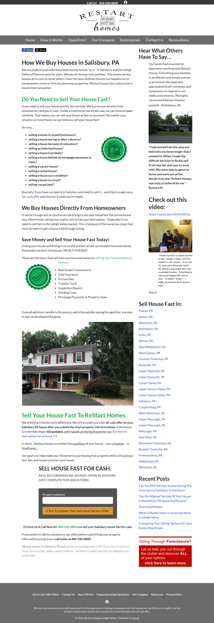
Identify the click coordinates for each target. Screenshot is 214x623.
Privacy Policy (174, 594)
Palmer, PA (146, 311)
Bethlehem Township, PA (155, 443)
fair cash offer (30, 196)
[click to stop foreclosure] (165, 551)
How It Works (51, 40)
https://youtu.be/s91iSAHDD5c (169, 214)
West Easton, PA (149, 353)
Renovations (179, 40)
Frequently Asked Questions (113, 594)
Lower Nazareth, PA (152, 377)
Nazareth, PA (147, 365)
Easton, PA (146, 317)
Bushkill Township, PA (153, 449)
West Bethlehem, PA (152, 347)
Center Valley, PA (150, 383)
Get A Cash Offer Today (45, 594)
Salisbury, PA (147, 401)
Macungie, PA (147, 431)
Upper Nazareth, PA (152, 371)
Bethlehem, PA (148, 329)
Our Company (103, 40)
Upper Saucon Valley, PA (154, 389)
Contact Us (154, 40)
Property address (54, 494)
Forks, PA (145, 335)
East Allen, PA (148, 437)
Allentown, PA (148, 323)
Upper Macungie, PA (152, 419)
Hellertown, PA (149, 461)
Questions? (77, 40)
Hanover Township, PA (153, 359)
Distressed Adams (151, 507)
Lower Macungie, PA (152, 425)
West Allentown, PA (152, 413)
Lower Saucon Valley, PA (154, 395)
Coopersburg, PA (150, 407)
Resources (157, 594)
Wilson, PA (146, 341)
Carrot (135, 617)
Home (30, 40)
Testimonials (130, 40)
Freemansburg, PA (150, 455)
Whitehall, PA (148, 467)
